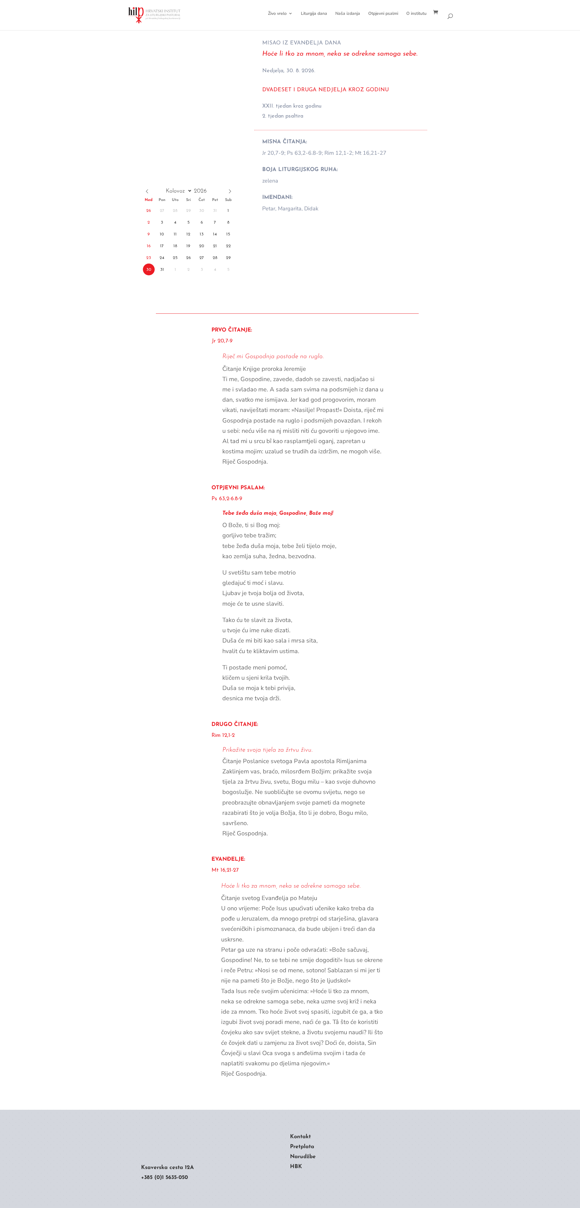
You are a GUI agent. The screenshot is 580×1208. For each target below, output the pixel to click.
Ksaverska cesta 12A (167, 1168)
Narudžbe (303, 1157)
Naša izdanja (347, 13)
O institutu (416, 13)
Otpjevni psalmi (383, 13)
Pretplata (302, 1147)
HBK (296, 1167)
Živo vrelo (277, 13)
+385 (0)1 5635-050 (164, 1177)
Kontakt (300, 1137)
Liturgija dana (314, 13)
